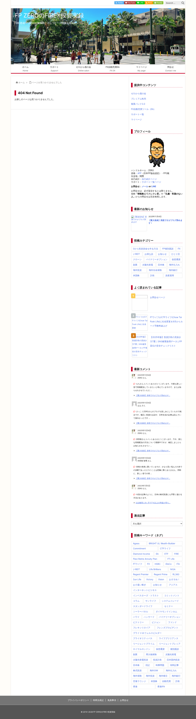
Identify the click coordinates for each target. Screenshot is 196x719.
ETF (166, 553)
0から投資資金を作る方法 (145, 248)
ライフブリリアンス (168, 638)
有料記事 (174, 665)
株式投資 (137, 670)
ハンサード (149, 617)
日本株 (161, 264)
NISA (172, 569)
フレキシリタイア (141, 627)
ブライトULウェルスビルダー (147, 633)
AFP (139, 173)
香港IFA (161, 686)
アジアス (173, 584)
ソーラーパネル (140, 611)
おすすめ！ (174, 579)
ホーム (21, 82)
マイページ (136, 119)
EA (157, 553)
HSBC (157, 564)
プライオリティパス (142, 638)
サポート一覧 (137, 114)
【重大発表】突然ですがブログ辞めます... (153, 395)
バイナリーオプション (156, 259)
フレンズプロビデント (167, 627)
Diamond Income (141, 553)
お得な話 (149, 254)
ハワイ (136, 617)
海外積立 (163, 675)
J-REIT (136, 254)
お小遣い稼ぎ (139, 584)
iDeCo (169, 564)
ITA (178, 564)
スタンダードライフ (142, 606)
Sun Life (137, 579)
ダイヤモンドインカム (166, 611)
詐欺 (152, 275)
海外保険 (137, 675)
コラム (136, 600)
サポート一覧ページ (151, 182)
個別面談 (174, 649)
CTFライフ (165, 548)
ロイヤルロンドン (141, 649)
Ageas (136, 543)
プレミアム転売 (138, 98)
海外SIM (154, 670)
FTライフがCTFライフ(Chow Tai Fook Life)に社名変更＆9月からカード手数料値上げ (166, 321)
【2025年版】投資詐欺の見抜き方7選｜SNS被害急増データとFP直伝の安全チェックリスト (166, 341)
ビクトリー (138, 622)
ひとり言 (175, 254)
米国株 (136, 275)
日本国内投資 (173, 659)
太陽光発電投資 (140, 659)
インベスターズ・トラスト (146, 595)
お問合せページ (157, 297)
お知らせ (162, 254)
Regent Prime (160, 574)
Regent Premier (141, 574)
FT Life (171, 559)
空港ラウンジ (139, 681)
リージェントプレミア (169, 643)
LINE (153, 186)
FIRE (176, 553)
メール (145, 186)
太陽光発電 (147, 264)
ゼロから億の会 (138, 93)
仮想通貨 (176, 259)
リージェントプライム (144, 643)
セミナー (168, 606)
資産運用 (169, 275)
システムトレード (170, 600)
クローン (137, 259)
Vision (161, 579)
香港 (135, 686)
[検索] (183, 3)
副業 (135, 264)
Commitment (139, 548)
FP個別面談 (167, 248)
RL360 (176, 574)
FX (179, 248)
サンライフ (150, 600)
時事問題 (160, 665)
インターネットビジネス (145, 590)
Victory (149, 579)
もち (139, 405)
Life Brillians (155, 569)
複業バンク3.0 (138, 104)
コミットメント (171, 595)
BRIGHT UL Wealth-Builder (162, 543)
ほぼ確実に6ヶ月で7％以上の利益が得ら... (153, 503)
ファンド (172, 622)
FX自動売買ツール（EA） (143, 109)
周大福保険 (151, 654)
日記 (147, 665)
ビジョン (156, 622)
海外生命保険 (155, 270)
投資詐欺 (157, 659)
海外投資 (137, 270)
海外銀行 (173, 270)
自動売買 (166, 681)
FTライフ (137, 564)
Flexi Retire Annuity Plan (145, 559)
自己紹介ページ (149, 179)
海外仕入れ (174, 264)
